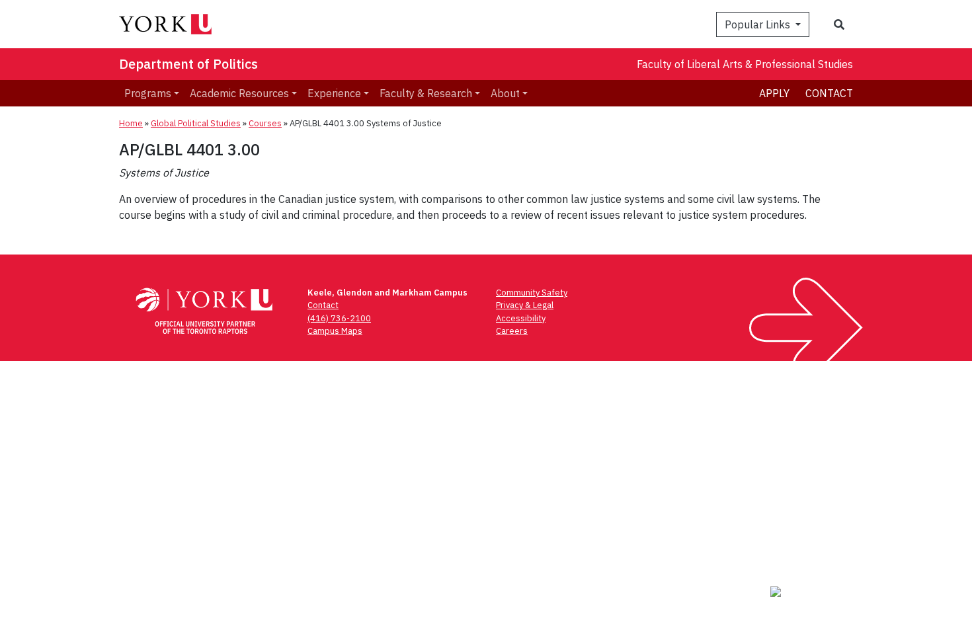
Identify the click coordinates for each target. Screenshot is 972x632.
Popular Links (759, 24)
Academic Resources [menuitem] (239, 93)
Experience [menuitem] (334, 93)
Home (131, 123)
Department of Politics (188, 64)
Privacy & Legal (524, 305)
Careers (512, 330)
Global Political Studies (196, 123)
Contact (829, 93)
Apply (774, 93)
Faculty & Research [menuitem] (426, 93)
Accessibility (521, 318)
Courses (265, 123)
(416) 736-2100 (339, 318)
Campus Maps (334, 330)
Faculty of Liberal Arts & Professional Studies (745, 64)
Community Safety (531, 292)
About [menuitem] (505, 93)
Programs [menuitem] (147, 93)
